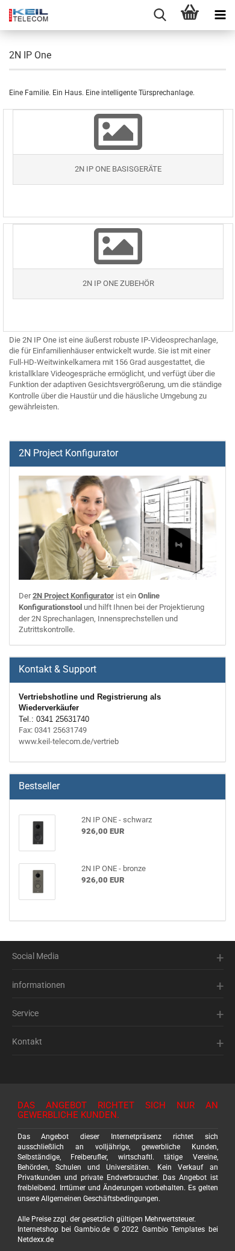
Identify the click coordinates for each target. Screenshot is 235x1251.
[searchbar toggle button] (160, 15)
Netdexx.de (35, 1239)
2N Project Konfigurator (73, 595)
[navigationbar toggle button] (220, 15)
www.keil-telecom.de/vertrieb (69, 741)
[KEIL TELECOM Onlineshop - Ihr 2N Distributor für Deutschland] (24, 15)
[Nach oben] (211, 1233)
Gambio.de (92, 1229)
